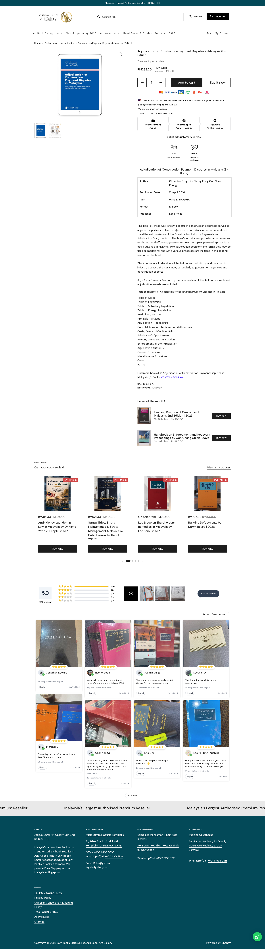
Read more (92, 773)
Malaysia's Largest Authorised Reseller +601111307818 (132, 3)
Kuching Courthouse (201, 834)
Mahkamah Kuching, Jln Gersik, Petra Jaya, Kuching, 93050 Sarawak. (207, 845)
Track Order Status (46, 912)
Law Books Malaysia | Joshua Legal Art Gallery (84, 943)
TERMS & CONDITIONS (48, 893)
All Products (41, 916)
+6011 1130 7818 (114, 856)
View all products (219, 467)
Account (198, 16)
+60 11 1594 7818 (217, 860)
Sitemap (39, 921)
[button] (218, 16)
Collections (51, 43)
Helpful (42, 687)
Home (37, 43)
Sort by (206, 614)
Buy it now (218, 82)
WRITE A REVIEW (208, 593)
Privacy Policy (42, 897)
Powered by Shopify (218, 943)
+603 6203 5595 (104, 852)
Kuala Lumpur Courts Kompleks (105, 834)
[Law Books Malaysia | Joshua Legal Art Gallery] (54, 17)
